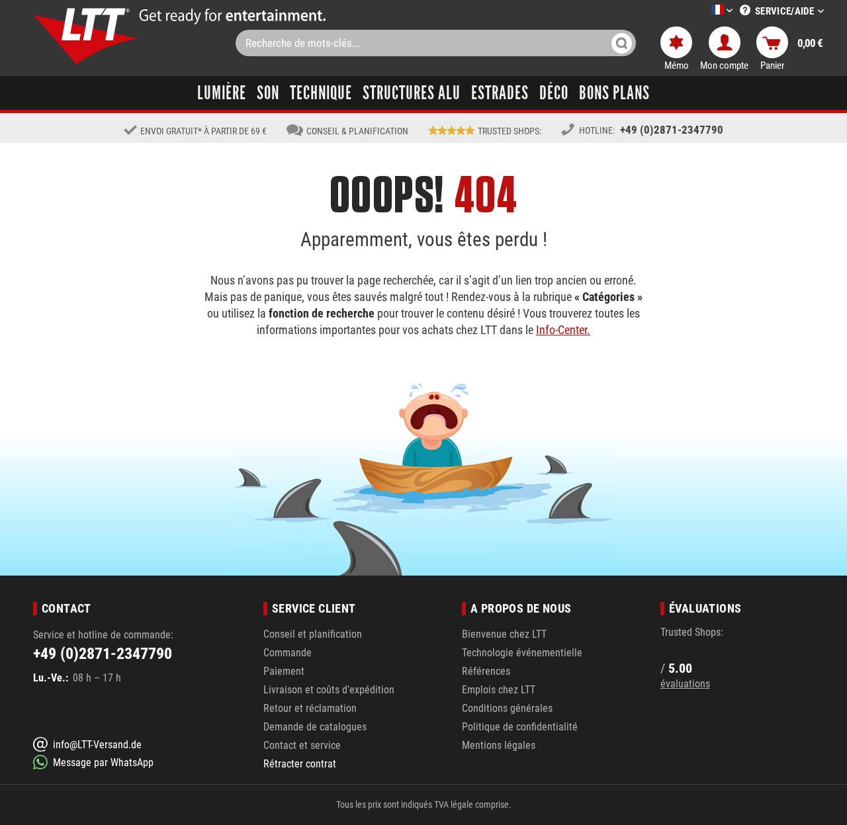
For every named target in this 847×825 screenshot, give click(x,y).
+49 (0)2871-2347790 (671, 129)
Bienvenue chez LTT (504, 634)
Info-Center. (563, 330)
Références (486, 671)
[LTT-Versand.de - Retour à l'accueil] (86, 36)
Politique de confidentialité (520, 726)
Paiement (283, 671)
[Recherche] (621, 43)
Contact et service (302, 745)
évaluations (685, 683)
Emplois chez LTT (498, 689)
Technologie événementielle (522, 652)
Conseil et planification (312, 634)
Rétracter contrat (299, 764)
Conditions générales (507, 708)
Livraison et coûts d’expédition (328, 689)
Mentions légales (498, 745)
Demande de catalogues (315, 726)
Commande (287, 652)
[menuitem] (702, 11)
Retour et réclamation (310, 708)
